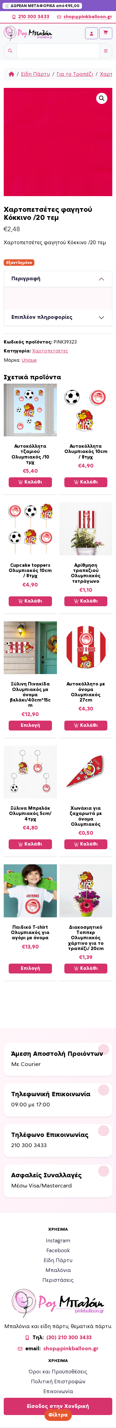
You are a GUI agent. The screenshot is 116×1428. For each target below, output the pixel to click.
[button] (101, 98)
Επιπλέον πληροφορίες (41, 317)
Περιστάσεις (58, 1280)
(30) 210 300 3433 (69, 1337)
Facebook (58, 1250)
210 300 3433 (33, 16)
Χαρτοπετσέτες (50, 351)
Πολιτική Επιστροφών (58, 1381)
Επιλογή (30, 725)
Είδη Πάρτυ (35, 74)
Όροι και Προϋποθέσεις (58, 1371)
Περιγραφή (26, 278)
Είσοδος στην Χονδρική (58, 1406)
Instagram (58, 1240)
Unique (29, 360)
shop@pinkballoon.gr (87, 16)
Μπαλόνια (58, 1270)
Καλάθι (32, 482)
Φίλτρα (58, 1415)
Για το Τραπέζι (75, 74)
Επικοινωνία (58, 1391)
